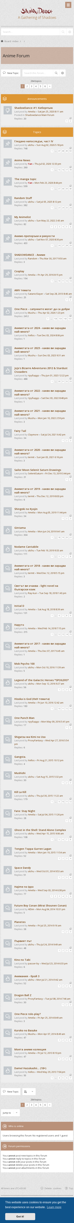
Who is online (16, 1126)
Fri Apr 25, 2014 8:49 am (50, 1017)
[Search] (63, 31)
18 (71, 169)
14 (67, 634)
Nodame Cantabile (26, 546)
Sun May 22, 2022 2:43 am (50, 220)
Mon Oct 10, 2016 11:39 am (50, 667)
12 (67, 281)
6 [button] (45, 86)
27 (63, 245)
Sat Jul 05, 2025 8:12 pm (48, 201)
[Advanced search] (69, 31)
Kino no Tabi (22, 959)
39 (67, 188)
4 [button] (36, 86)
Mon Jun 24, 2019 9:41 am (51, 531)
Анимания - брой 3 (26, 976)
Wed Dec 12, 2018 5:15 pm (50, 573)
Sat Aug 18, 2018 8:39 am (51, 609)
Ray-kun (32, 593)
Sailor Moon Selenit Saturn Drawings (37, 470)
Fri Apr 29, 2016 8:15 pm (50, 274)
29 (71, 245)
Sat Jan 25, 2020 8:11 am (50, 111)
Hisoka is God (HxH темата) (32, 699)
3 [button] (31, 86)
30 (59, 381)
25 (67, 207)
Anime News (22, 160)
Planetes (20, 922)
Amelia (31, 111)
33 (71, 381)
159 (60, 318)
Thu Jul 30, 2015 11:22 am (49, 795)
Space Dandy (22, 867)
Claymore (33, 434)
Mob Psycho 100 (24, 663)
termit (31, 457)
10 (59, 281)
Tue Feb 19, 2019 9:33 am (49, 550)
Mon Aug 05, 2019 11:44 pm (52, 512)
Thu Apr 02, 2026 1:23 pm (51, 312)
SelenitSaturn (35, 473)
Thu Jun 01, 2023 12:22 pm (55, 375)
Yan (30, 163)
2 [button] (27, 86)
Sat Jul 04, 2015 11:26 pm (51, 814)
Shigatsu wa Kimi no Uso (30, 737)
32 (67, 381)
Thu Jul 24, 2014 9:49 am (49, 944)
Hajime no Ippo (24, 886)
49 (67, 151)
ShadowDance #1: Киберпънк (33, 108)
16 (63, 169)
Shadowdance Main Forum (39, 115)
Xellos (31, 335)
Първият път (23, 941)
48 (63, 151)
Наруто (19, 625)
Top (71, 1188)
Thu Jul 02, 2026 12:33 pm (48, 163)
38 (63, 188)
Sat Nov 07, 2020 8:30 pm (49, 239)
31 (63, 381)
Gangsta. (20, 756)
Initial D (19, 606)
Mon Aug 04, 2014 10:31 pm (50, 909)
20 (67, 537)
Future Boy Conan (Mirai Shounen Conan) (40, 905)
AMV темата (22, 290)
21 (71, 537)
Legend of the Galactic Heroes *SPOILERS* (41, 680)
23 (59, 207)
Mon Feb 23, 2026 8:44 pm (48, 182)
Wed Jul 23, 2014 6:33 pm (54, 963)
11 (63, 281)
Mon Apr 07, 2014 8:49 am (51, 1034)
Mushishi (20, 773)
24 (63, 207)
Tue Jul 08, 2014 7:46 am (57, 998)
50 (71, 151)
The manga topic (25, 179)
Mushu (32, 312)
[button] (50, 86)
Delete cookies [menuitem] (53, 1188)
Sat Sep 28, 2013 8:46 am (58, 293)
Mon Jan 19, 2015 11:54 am (52, 852)
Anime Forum (16, 56)
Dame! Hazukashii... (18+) (30, 1068)
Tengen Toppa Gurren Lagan (32, 848)
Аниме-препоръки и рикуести (34, 236)
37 (59, 188)
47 (59, 151)
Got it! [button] (20, 1216)
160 (65, 318)
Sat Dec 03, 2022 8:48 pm (54, 398)
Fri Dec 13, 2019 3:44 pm (57, 473)
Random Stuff (23, 198)
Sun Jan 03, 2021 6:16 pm (50, 457)
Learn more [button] (54, 1207)
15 (59, 169)
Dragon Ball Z (22, 995)
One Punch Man (24, 718)
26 (71, 207)
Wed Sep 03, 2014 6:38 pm (52, 890)
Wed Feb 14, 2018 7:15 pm (51, 628)
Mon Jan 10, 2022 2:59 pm (51, 418)
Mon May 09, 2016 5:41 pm (55, 721)
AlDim (31, 909)
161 (70, 318)
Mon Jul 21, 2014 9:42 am (49, 979)
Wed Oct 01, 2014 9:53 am (50, 871)
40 (71, 188)
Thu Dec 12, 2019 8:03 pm (50, 496)
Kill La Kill (20, 792)
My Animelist (22, 217)
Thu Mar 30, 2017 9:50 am (53, 258)
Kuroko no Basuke (25, 1030)
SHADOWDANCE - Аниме (29, 254)
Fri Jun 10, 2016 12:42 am (50, 702)
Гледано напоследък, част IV (33, 141)
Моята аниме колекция (30, 1049)
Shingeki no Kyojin (26, 509)
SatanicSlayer (35, 293)
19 (63, 537)
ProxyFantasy (35, 740)
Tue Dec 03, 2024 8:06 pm (50, 335)
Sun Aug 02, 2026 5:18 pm (49, 145)
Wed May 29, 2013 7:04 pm (51, 1072)
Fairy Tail (20, 431)
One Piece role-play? (27, 1014)
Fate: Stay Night (24, 811)
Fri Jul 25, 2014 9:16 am (49, 925)
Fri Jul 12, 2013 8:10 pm (49, 1053)
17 (67, 169)
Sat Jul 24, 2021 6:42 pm (53, 434)
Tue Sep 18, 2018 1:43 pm (52, 593)
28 (67, 245)
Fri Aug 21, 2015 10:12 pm (50, 760)
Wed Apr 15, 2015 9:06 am (50, 833)
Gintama (20, 527)
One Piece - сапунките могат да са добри (42, 309)
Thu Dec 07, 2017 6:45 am (51, 651)
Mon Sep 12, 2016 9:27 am (50, 683)
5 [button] (40, 86)
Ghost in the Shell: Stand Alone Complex (40, 830)
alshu (31, 145)
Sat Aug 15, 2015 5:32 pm (49, 776)
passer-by (33, 963)
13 (71, 281)
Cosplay (19, 271)
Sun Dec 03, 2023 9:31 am (51, 355)
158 (55, 318)
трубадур (33, 375)
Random (32, 258)
